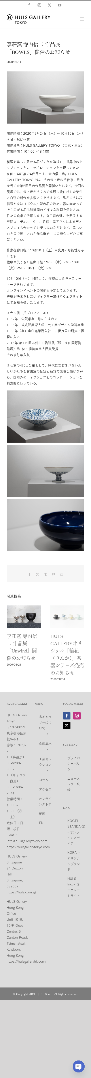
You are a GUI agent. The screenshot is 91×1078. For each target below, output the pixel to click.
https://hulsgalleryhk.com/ (26, 961)
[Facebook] (66, 715)
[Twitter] (66, 725)
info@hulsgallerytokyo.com (27, 840)
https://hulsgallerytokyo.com (28, 846)
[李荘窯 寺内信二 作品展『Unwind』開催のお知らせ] (24, 616)
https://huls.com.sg (21, 892)
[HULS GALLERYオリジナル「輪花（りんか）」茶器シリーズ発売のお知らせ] (67, 616)
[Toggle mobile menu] (82, 19)
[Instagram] (77, 715)
